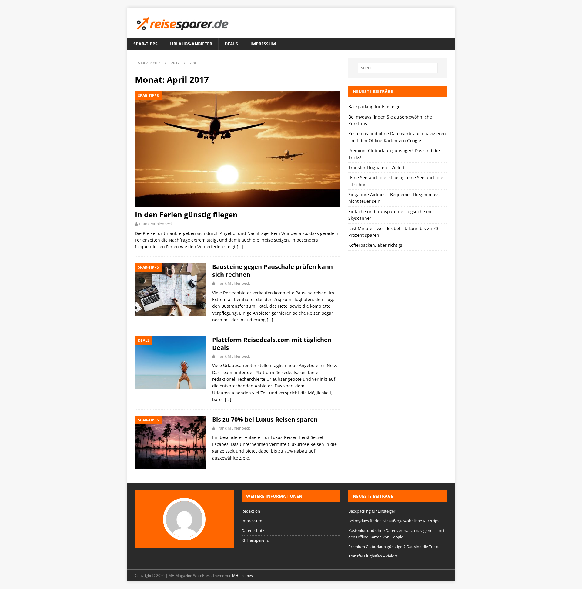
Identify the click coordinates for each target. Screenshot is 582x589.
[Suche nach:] (397, 68)
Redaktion (251, 511)
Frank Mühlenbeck (156, 223)
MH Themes (242, 575)
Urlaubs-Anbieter (191, 44)
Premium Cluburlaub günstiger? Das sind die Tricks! (394, 546)
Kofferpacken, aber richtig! (375, 245)
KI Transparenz (255, 540)
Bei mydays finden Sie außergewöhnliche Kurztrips (393, 521)
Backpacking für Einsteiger (375, 106)
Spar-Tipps (145, 44)
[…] (240, 246)
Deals (231, 44)
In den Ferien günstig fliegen (186, 214)
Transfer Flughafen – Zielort (376, 167)
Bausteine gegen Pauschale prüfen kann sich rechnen (272, 271)
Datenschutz (253, 530)
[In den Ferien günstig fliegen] (237, 149)
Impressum (263, 44)
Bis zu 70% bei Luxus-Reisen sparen (265, 419)
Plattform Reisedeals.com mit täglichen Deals (272, 344)
